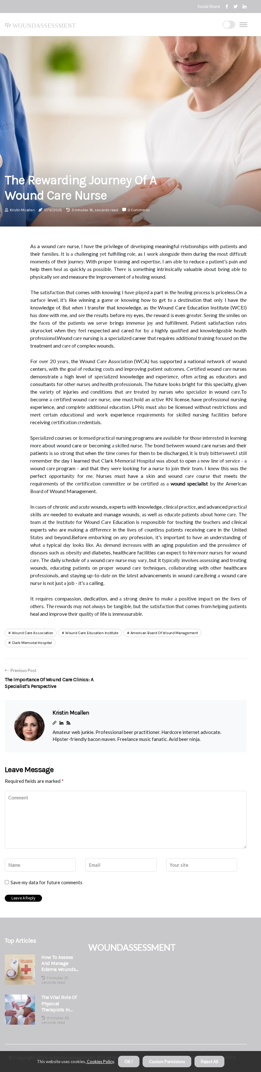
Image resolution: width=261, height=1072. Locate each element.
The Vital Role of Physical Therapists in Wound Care (58, 1003)
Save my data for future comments (46, 882)
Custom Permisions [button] (167, 1061)
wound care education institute (91, 633)
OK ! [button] (128, 1061)
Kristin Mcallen (22, 210)
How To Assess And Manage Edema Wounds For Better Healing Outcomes (58, 963)
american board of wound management (164, 633)
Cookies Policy (100, 1061)
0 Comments (139, 210)
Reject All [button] (209, 1061)
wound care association (32, 633)
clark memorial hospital (32, 643)
